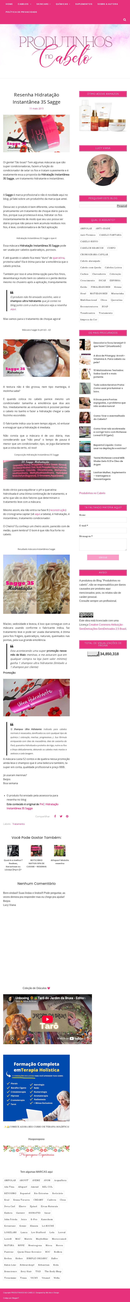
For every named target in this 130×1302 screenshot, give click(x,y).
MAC (18, 1239)
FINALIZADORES (100, 287)
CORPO (111, 248)
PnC (42, 804)
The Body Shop (53, 1271)
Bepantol (25, 1193)
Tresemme (10, 1278)
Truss (23, 1278)
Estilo (83, 287)
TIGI (38, 1271)
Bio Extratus (41, 1193)
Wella (57, 1278)
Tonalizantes (87, 313)
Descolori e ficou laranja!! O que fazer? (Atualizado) (110, 344)
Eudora (8, 1213)
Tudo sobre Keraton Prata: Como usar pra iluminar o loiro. (109, 388)
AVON (47, 1180)
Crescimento (87, 280)
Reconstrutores (89, 306)
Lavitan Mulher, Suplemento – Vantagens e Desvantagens (110, 476)
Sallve (54, 1258)
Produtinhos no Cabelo (92, 493)
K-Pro (34, 1219)
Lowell (8, 1239)
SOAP (105, 306)
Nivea (49, 1245)
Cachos (84, 274)
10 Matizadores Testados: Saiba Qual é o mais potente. (109, 374)
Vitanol (46, 1278)
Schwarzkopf (27, 1265)
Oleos (104, 300)
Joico (24, 1219)
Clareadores (99, 274)
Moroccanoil (59, 1239)
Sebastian (43, 1265)
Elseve (22, 1206)
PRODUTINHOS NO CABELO (23, 1293)
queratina (58, 258)
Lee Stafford (38, 1232)
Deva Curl (9, 1206)
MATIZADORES (98, 293)
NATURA (9, 1245)
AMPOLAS (10, 1180)
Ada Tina (9, 1187)
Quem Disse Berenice (29, 1252)
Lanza (24, 1232)
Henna (117, 287)
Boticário (57, 1193)
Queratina (116, 300)
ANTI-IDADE (103, 228)
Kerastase (10, 1226)
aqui (13, 309)
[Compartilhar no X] (61, 816)
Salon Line (10, 1265)
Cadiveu (51, 1200)
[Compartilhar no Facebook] (55, 816)
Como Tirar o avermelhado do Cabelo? (109, 417)
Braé (7, 1200)
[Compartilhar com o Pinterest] (67, 816)
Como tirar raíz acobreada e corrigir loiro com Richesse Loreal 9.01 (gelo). (110, 432)
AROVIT (24, 1180)
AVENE (36, 1180)
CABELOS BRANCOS (92, 248)
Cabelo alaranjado (90, 261)
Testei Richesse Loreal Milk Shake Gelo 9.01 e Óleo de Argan (109, 461)
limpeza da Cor (88, 319)
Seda (56, 1265)
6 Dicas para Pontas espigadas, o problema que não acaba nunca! (110, 403)
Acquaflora (60, 1180)
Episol (33, 1206)
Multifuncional (88, 300)
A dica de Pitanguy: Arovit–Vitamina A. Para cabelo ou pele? (109, 359)
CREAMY (38, 1200)
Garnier (20, 1213)
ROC (47, 1252)
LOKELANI (10, 1232)
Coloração (115, 274)
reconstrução (57, 510)
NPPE (21, 1245)
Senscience (10, 1271)
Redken (58, 1252)
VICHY (34, 1278)
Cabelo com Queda (90, 267)
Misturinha (117, 293)
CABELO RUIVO (89, 241)
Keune (23, 1226)
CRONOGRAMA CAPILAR (94, 254)
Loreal (61, 1232)
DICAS (102, 280)
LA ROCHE (48, 1226)
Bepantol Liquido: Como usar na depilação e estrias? (110, 446)
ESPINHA (115, 280)
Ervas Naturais (49, 1206)
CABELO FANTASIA (110, 235)
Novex (59, 1245)
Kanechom (47, 1219)
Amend (35, 1187)
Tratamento (18, 823)
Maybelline (42, 1239)
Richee (19, 1258)
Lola (51, 1232)
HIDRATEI (35, 1213)
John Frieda (10, 1219)
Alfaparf (22, 1187)
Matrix (28, 1239)
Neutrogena (35, 1245)
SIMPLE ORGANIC (37, 1258)
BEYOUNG (10, 1193)
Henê (83, 293)
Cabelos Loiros (113, 267)
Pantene (9, 1252)
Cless (63, 1200)
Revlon (8, 1258)
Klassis (34, 1226)
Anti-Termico (88, 235)
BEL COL (47, 1187)
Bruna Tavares (21, 1200)
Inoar (47, 1213)
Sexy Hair (26, 1271)
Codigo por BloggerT (11, 1298)
